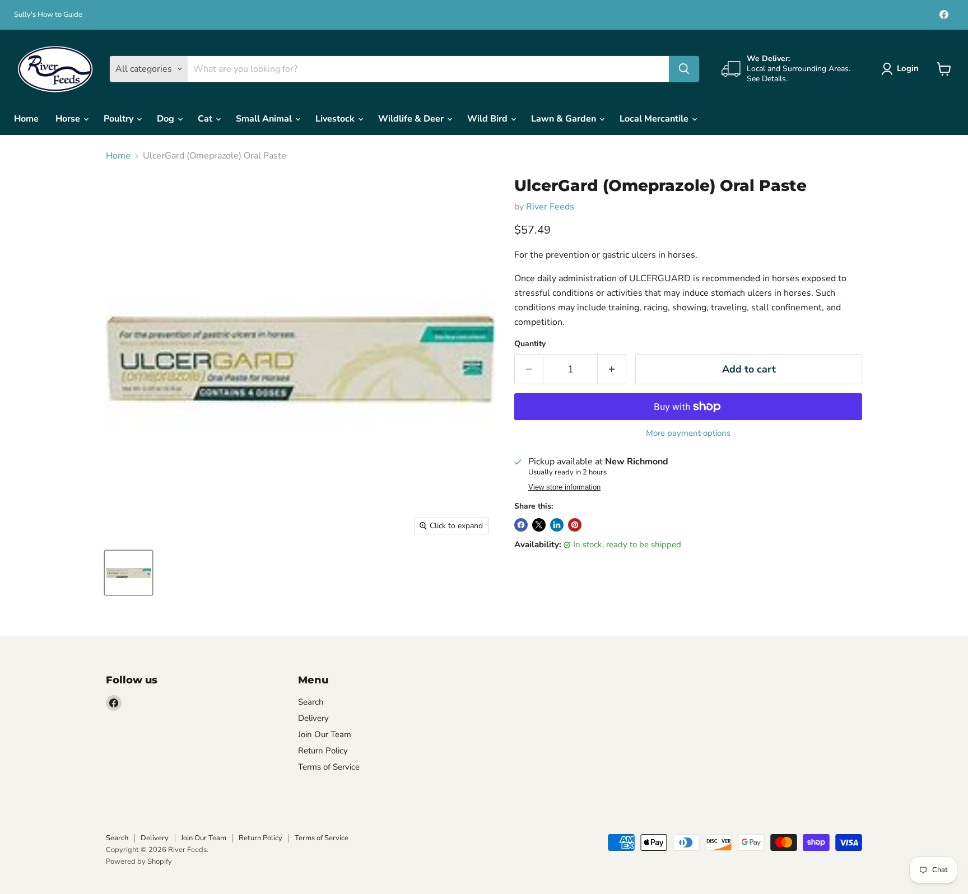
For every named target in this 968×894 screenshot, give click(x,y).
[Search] (684, 69)
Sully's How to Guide (48, 15)
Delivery (313, 718)
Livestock (336, 119)
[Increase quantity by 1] (612, 369)
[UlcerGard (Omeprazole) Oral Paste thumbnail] (128, 573)
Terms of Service (329, 766)
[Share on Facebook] (521, 525)
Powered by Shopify (139, 861)
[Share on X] (539, 525)
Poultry (120, 119)
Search (311, 701)
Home (26, 119)
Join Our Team (324, 734)
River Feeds (550, 207)
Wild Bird (488, 119)
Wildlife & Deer (412, 119)
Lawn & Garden (564, 119)
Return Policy (323, 750)
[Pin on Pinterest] (574, 525)
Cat (206, 119)
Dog (166, 119)
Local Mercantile (655, 119)
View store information (564, 487)
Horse (68, 119)
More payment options (688, 433)
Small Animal (265, 119)
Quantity (530, 343)
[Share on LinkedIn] (557, 525)
